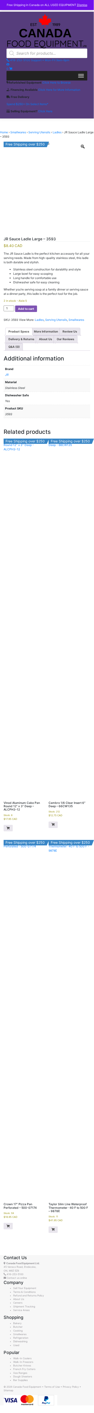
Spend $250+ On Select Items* (27, 104)
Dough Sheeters (22, 1376)
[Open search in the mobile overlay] (46, 53)
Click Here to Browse (56, 82)
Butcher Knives (22, 1365)
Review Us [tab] (70, 331)
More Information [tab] (46, 331)
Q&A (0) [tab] (14, 347)
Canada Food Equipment (27, 1386)
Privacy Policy (71, 1386)
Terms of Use (52, 1386)
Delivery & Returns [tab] (21, 339)
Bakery (17, 1323)
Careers (17, 1302)
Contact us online (16, 1277)
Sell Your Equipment (24, 1288)
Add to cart (26, 309)
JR (7, 374)
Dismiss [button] (82, 5)
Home (4, 132)
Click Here (45, 111)
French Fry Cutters (24, 1369)
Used (16, 1345)
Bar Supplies (20, 1380)
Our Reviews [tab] (65, 339)
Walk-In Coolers (22, 1358)
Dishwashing (20, 1341)
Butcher (18, 1326)
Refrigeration (20, 1337)
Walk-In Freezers (23, 1361)
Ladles (57, 132)
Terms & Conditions (24, 1291)
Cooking (18, 1330)
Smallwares (18, 132)
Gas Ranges (20, 1372)
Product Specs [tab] (18, 331)
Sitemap (8, 1390)
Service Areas (21, 1310)
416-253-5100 (15, 1274)
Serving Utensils (39, 132)
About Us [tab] (45, 339)
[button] (8, 828)
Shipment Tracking (24, 1306)
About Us (18, 1299)
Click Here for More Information (59, 89)
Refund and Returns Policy (28, 1295)
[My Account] (7, 64)
